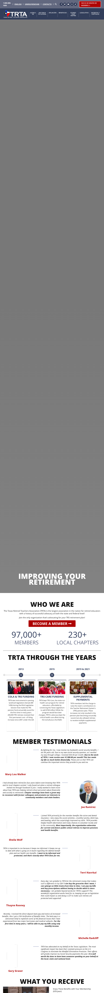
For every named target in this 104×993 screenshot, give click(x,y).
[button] (4, 675)
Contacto (47, 4)
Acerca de (33, 13)
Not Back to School (42, 13)
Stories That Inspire (73, 14)
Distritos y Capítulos (95, 13)
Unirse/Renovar (32, 4)
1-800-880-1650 (7, 4)
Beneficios (63, 13)
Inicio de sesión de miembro (89, 4)
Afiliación (52, 13)
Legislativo (84, 13)
